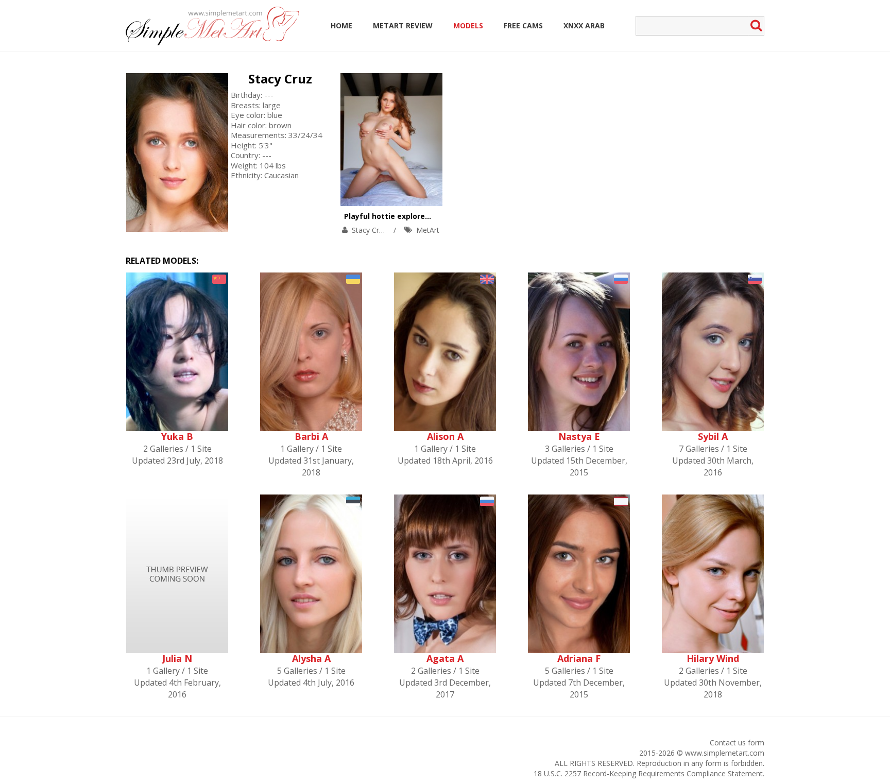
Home (341, 25)
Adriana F (579, 658)
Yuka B (177, 436)
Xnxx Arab (584, 25)
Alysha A (311, 658)
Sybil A (713, 436)
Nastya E (579, 436)
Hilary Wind (713, 658)
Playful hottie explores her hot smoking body (428, 216)
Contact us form (737, 742)
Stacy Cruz (280, 78)
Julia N (177, 658)
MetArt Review (403, 25)
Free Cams (523, 25)
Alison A (445, 436)
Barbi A (311, 436)
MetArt (427, 230)
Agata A (445, 658)
